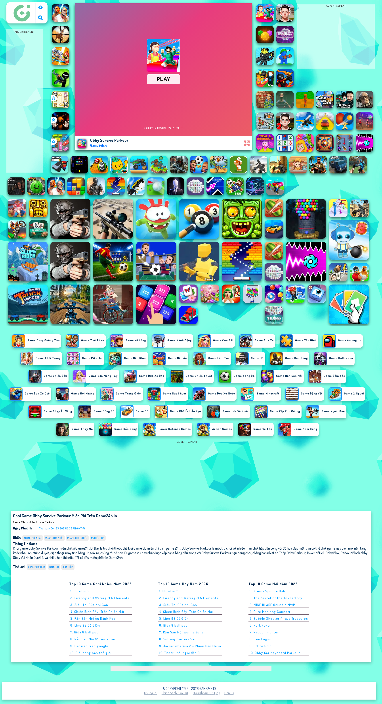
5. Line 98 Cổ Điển (174, 618)
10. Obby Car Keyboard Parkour (275, 653)
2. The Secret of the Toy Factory (276, 598)
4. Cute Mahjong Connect (270, 612)
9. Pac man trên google (89, 646)
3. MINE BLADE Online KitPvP (272, 605)
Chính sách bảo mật (175, 693)
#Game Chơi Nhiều (77, 538)
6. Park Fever (260, 625)
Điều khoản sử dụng (206, 693)
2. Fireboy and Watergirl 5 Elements (100, 598)
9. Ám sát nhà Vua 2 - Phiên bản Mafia (190, 646)
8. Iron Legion (261, 639)
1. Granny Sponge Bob (267, 591)
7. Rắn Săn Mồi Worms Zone (181, 632)
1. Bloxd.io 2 (80, 591)
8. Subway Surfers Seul (178, 639)
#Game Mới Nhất (33, 538)
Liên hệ (229, 693)
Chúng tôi (150, 693)
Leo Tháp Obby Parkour (289, 552)
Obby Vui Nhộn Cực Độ (28, 557)
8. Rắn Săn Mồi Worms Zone (92, 639)
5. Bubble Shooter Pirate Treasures (279, 618)
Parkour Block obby (354, 552)
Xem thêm (68, 567)
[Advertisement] (24, 101)
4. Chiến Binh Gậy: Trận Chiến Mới (97, 612)
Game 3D (54, 567)
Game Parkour (36, 567)
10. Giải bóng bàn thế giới (90, 653)
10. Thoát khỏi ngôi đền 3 (179, 653)
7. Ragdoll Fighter (264, 632)
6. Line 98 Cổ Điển (85, 625)
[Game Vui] (40, 8)
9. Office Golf (260, 646)
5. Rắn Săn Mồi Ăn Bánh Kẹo (92, 618)
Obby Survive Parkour (41, 522)
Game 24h (15, 5)
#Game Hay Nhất (54, 538)
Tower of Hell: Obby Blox (323, 552)
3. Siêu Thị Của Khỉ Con (89, 605)
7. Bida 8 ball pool (85, 632)
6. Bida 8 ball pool (174, 625)
